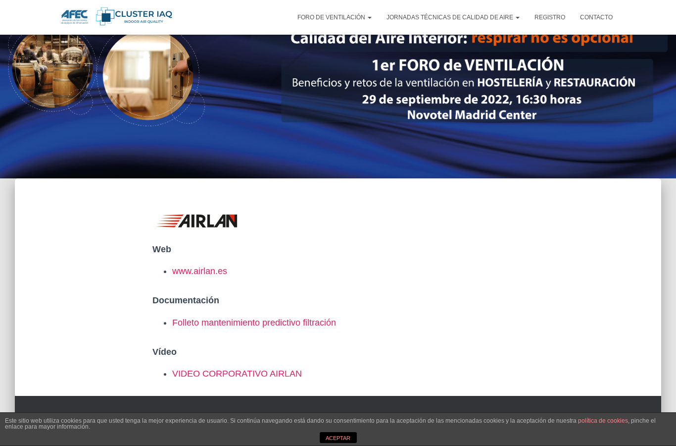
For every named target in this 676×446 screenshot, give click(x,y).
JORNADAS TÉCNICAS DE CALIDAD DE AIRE (450, 17)
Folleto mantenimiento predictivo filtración (254, 323)
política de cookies (603, 420)
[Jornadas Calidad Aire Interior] (114, 17)
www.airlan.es (199, 271)
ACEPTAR (338, 438)
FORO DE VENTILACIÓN (332, 17)
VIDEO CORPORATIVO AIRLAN (237, 374)
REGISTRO (549, 17)
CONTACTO (596, 17)
